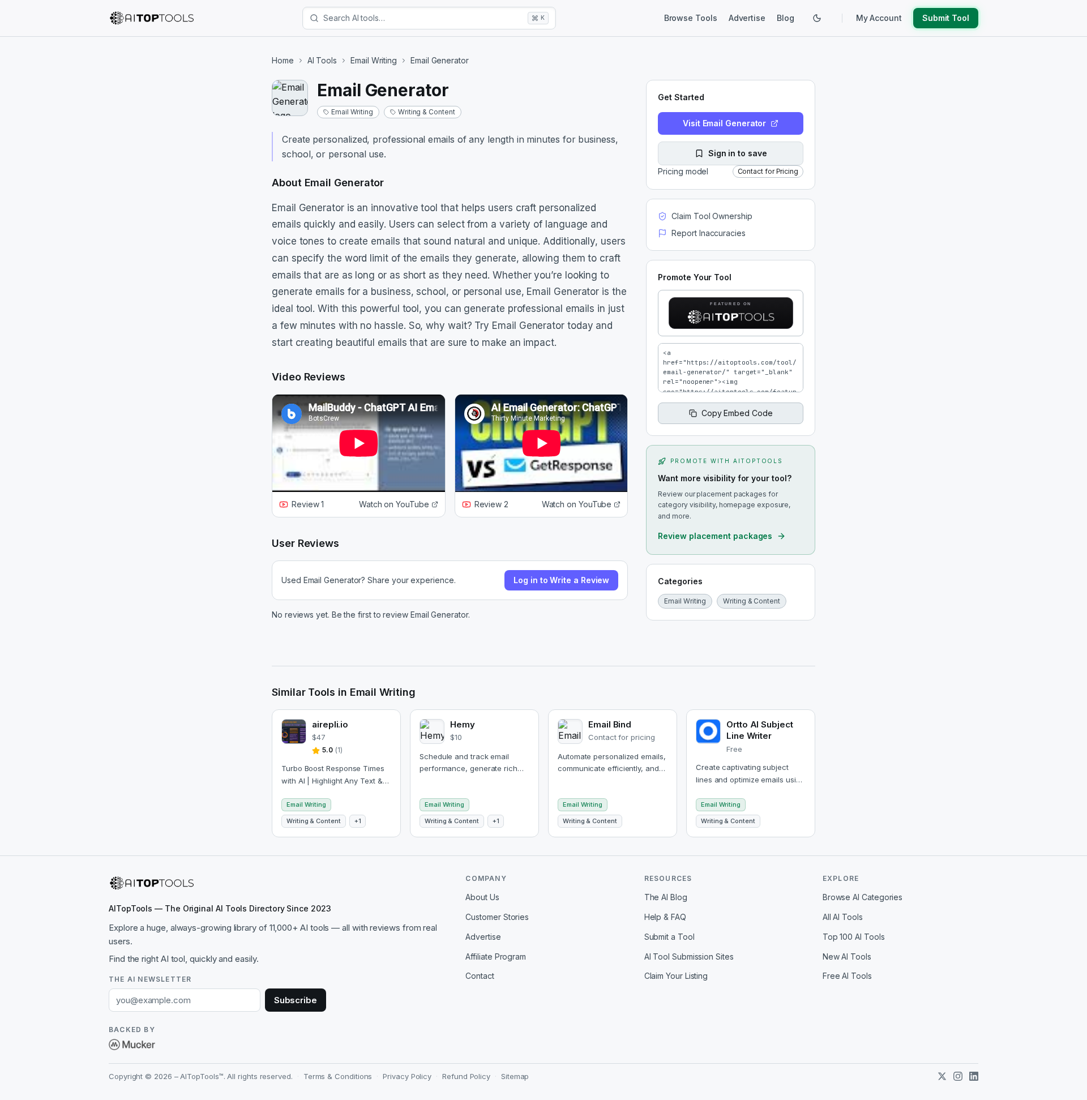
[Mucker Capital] (132, 1044)
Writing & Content (426, 112)
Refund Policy (466, 1076)
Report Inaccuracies (708, 233)
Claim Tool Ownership (711, 216)
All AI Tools (843, 917)
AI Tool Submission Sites (689, 956)
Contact (479, 976)
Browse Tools (690, 18)
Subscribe (295, 1000)
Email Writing (373, 60)
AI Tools (322, 60)
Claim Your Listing (676, 976)
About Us (482, 897)
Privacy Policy (407, 1076)
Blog (785, 18)
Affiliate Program (495, 956)
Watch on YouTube (394, 504)
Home (283, 60)
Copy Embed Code (737, 413)
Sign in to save (737, 153)
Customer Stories (497, 917)
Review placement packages (715, 536)
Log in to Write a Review (561, 580)
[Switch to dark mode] (817, 18)
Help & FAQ (665, 917)
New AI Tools (847, 956)
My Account (879, 18)
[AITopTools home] (152, 18)
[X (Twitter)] (942, 1076)
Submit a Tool (669, 936)
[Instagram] (957, 1076)
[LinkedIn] (973, 1076)
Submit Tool (945, 18)
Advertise (747, 18)
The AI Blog (665, 897)
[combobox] (423, 18)
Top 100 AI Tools (854, 936)
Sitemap (515, 1076)
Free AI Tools (847, 976)
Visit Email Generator (724, 123)
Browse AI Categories (862, 897)
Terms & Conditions (338, 1076)
